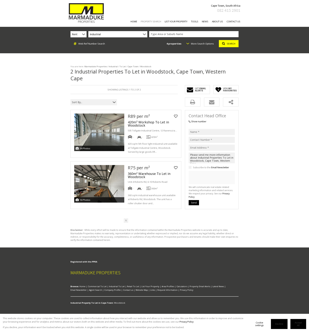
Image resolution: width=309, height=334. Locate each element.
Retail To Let (133, 286)
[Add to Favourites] (176, 116)
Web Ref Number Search (91, 43)
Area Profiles (168, 286)
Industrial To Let (117, 286)
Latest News (218, 286)
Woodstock (119, 302)
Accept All (298, 324)
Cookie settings (259, 324)
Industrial (113, 66)
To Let (122, 66)
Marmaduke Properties (95, 66)
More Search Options (202, 43)
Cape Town (132, 66)
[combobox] (194, 34)
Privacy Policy (186, 290)
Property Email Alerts (200, 286)
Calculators (181, 286)
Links (152, 290)
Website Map (142, 290)
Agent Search (95, 290)
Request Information (167, 290)
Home (82, 286)
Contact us (128, 290)
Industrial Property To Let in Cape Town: (92, 302)
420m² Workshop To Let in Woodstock (148, 124)
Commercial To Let (97, 286)
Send (194, 202)
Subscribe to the (211, 167)
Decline (279, 323)
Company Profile (112, 290)
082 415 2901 (228, 10)
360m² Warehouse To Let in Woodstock (149, 175)
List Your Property (150, 286)
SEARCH (231, 43)
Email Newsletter (220, 167)
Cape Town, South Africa (225, 5)
